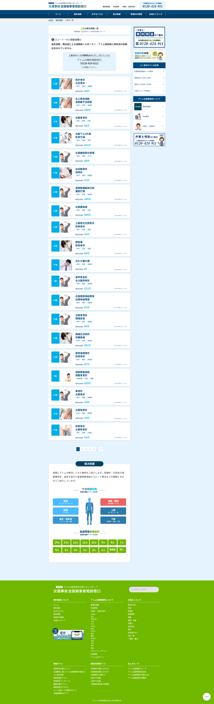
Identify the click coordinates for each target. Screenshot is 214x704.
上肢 (113, 511)
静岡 (93, 636)
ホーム (58, 14)
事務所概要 (95, 605)
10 (94, 542)
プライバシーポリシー (99, 651)
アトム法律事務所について (102, 600)
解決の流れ (132, 605)
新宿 (93, 629)
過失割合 (131, 626)
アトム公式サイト (97, 657)
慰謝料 (130, 611)
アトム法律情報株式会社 (137, 672)
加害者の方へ (133, 633)
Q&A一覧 (131, 636)
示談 (129, 608)
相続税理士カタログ (61, 687)
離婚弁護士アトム (60, 684)
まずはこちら (97, 14)
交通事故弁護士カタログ (100, 672)
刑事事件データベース (62, 681)
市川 (93, 624)
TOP (206, 697)
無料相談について (61, 600)
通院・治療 (132, 620)
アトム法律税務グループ (137, 669)
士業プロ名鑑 (96, 681)
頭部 (65, 502)
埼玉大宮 (94, 619)
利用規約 (94, 654)
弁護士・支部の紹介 (128, 6)
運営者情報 (106, 6)
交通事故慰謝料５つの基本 (143, 71)
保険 (129, 617)
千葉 (93, 621)
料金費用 (116, 6)
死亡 (122, 550)
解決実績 (117, 14)
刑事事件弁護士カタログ (100, 669)
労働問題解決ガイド (61, 693)
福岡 (93, 648)
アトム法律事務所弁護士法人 (139, 675)
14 (57, 542)
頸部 (66, 511)
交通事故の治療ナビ (98, 675)
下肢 (113, 520)
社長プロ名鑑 (96, 678)
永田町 (93, 614)
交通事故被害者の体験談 (100, 684)
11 (84, 542)
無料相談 (78, 14)
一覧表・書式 (133, 639)
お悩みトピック (155, 14)
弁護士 (130, 623)
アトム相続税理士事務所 (137, 678)
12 (75, 542)
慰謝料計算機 (59, 617)
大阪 (93, 643)
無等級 (113, 550)
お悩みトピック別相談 (142, 91)
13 (66, 542)
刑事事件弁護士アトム (62, 669)
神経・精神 (113, 502)
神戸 (93, 645)
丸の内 (93, 626)
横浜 (93, 633)
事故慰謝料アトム (60, 678)
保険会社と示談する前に (142, 78)
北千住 (93, 631)
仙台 (93, 616)
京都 (93, 641)
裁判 (129, 629)
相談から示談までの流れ (142, 84)
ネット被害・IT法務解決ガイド (65, 690)
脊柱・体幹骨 (65, 520)
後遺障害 (131, 614)
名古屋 (93, 638)
